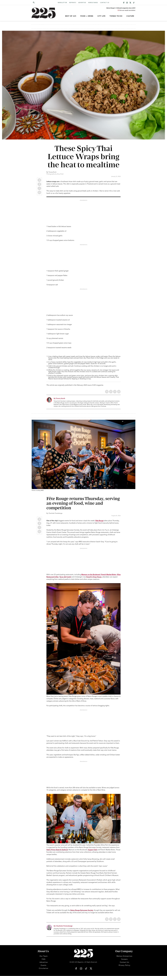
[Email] (39, 192)
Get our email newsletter (127, 10)
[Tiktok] (133, 2)
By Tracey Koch (59, 398)
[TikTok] (86, 968)
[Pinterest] (39, 188)
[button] (42, 3)
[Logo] (45, 13)
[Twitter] (130, 2)
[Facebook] (123, 2)
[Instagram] (127, 2)
